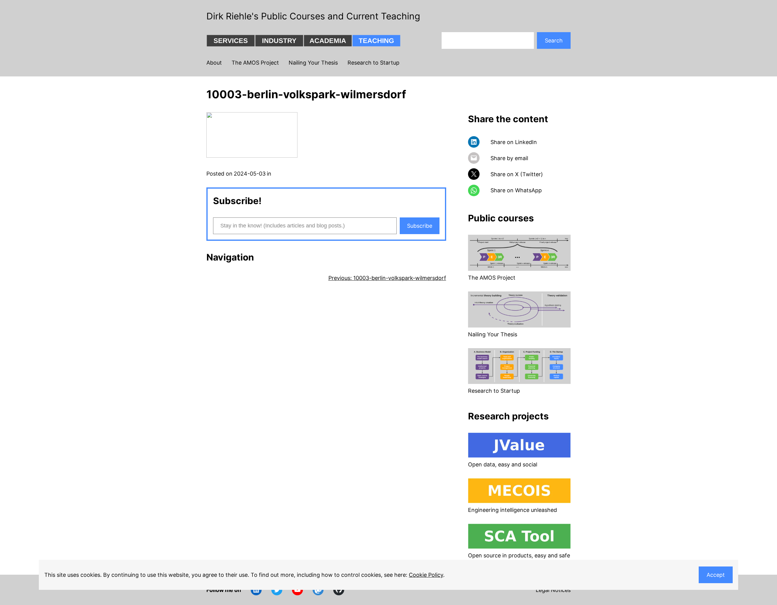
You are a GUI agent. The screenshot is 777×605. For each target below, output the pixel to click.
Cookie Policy (426, 575)
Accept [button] (716, 575)
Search (554, 40)
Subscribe (419, 226)
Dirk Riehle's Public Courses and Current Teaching (313, 16)
